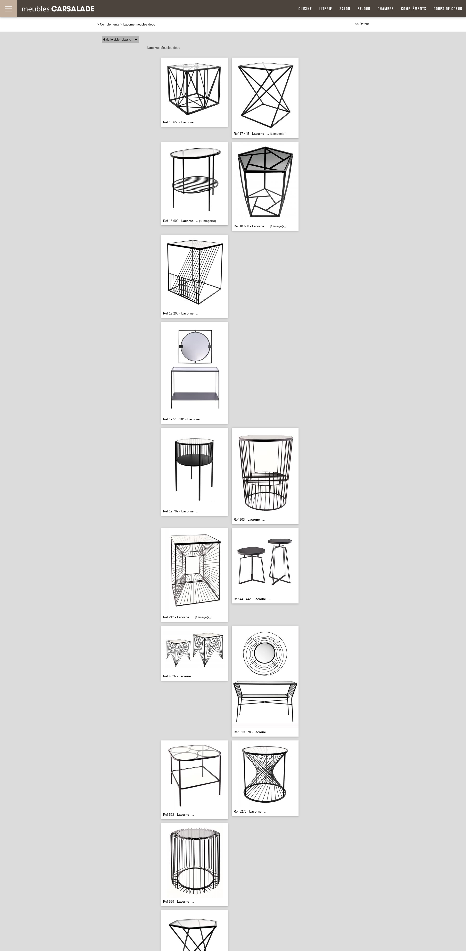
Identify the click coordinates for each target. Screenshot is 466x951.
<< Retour (362, 24)
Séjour (364, 8)
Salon (345, 8)
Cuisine (305, 8)
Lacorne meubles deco (139, 24)
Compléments (413, 8)
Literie (325, 8)
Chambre (386, 8)
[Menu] (8, 8)
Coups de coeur (448, 8)
